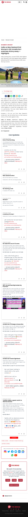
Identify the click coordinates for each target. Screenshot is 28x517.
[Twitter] (9, 96)
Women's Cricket (7, 45)
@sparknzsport (8, 378)
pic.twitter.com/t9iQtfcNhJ (12, 264)
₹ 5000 (8, 480)
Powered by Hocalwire (18, 513)
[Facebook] (19, 169)
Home (2, 40)
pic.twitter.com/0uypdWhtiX (12, 340)
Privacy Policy (5, 511)
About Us (12, 511)
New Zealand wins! (9, 175)
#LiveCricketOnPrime (10, 155)
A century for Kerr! (8, 214)
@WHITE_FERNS (9, 151)
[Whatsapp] (11, 96)
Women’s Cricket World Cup (16, 440)
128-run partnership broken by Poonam (12, 285)
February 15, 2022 (9, 388)
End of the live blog (9, 140)
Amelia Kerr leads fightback (11, 358)
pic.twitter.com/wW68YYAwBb (13, 383)
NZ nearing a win (8, 188)
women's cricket (6, 443)
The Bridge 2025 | (9, 513)
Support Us (18, 511)
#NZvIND (13, 153)
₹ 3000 (14, 480)
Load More (14, 437)
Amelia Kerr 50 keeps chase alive (13, 324)
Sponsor (11, 472)
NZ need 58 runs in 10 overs (11, 243)
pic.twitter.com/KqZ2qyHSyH (12, 157)
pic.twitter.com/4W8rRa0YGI (12, 225)
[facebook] (6, 96)
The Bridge (16, 448)
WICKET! (5, 199)
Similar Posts (8, 496)
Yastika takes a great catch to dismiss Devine (12, 400)
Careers (24, 511)
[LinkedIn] (14, 96)
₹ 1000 (20, 480)
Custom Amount (14, 485)
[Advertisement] (14, 22)
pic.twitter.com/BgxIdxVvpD (12, 423)
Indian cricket (5, 440)
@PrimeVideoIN (8, 380)
